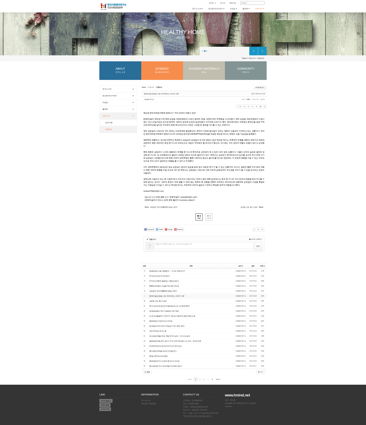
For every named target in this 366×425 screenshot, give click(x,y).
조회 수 (262, 266)
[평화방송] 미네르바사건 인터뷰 (160, 321)
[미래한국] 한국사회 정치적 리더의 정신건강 (165, 346)
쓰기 (261, 372)
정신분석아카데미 (215, 9)
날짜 (252, 266)
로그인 (222, 3)
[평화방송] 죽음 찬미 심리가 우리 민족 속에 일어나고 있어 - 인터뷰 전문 (175, 341)
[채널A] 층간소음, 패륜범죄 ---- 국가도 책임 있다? (167, 271)
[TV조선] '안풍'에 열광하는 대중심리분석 (164, 281)
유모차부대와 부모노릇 (157, 331)
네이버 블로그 (106, 401)
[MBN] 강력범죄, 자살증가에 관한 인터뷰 (164, 286)
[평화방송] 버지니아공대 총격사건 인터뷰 (164, 361)
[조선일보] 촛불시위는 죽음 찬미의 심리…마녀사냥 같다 (169, 336)
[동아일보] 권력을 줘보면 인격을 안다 (163, 351)
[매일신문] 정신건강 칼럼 (158, 356)
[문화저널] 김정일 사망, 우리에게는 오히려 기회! (161, 94)
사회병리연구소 (149, 99)
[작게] (248, 106)
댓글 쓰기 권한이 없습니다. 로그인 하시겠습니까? (174, 244)
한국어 (211, 3)
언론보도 (260, 58)
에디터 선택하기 (256, 239)
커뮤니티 (259, 9)
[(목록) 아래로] (256, 106)
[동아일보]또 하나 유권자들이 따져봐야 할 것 (165, 366)
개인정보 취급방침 (148, 404)
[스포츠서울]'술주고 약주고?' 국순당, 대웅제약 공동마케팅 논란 (172, 316)
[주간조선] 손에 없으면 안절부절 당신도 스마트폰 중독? (169, 306)
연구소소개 (197, 9)
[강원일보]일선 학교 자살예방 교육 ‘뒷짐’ (164, 311)
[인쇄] (264, 106)
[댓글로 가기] (260, 106)
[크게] (244, 106)
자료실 (233, 9)
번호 (144, 266)
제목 (191, 266)
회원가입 (232, 3)
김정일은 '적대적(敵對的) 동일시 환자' (163, 291)
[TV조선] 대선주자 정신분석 (159, 276)
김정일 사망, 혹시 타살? (158, 301)
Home (244, 58)
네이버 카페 (105, 409)
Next (218, 379)
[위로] (252, 106)
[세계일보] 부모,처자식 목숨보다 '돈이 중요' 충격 (166, 326)
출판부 (245, 9)
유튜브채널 (105, 405)
